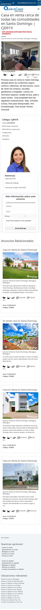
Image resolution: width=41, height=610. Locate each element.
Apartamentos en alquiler (10, 563)
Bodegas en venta (8, 551)
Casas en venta (7, 547)
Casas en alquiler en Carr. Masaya (12, 591)
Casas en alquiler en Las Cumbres (12, 593)
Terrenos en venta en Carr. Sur (11, 600)
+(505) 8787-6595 (10, 183)
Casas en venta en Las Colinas (11, 585)
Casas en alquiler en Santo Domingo (12, 583)
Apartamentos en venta (10, 549)
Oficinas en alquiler (8, 567)
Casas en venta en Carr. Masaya (11, 589)
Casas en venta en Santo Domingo (12, 581)
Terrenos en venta (8, 554)
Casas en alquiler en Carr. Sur (10, 598)
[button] (4, 55)
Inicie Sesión (5, 537)
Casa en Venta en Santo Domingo (20, 249)
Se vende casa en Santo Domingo (20, 320)
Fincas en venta (7, 556)
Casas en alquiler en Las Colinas (11, 587)
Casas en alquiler (8, 561)
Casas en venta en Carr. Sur (10, 596)
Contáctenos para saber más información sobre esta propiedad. (20, 202)
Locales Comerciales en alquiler (13, 569)
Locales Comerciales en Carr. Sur (11, 602)
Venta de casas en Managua (10, 579)
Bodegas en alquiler (9, 565)
